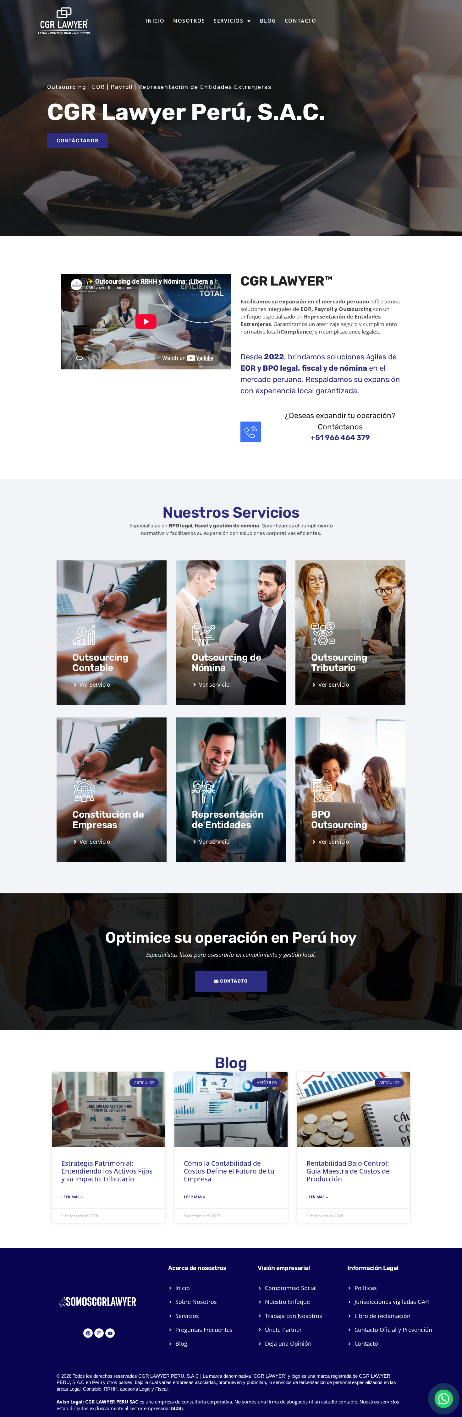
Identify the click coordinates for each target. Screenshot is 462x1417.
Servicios (228, 20)
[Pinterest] (88, 1333)
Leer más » (72, 1197)
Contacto (300, 20)
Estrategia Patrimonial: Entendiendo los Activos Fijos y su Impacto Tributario (106, 1171)
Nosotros (189, 20)
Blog (268, 20)
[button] (444, 1399)
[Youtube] (110, 1333)
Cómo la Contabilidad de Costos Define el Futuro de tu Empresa (229, 1171)
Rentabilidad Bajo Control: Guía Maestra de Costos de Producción (348, 1171)
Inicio (155, 20)
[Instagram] (99, 1333)
